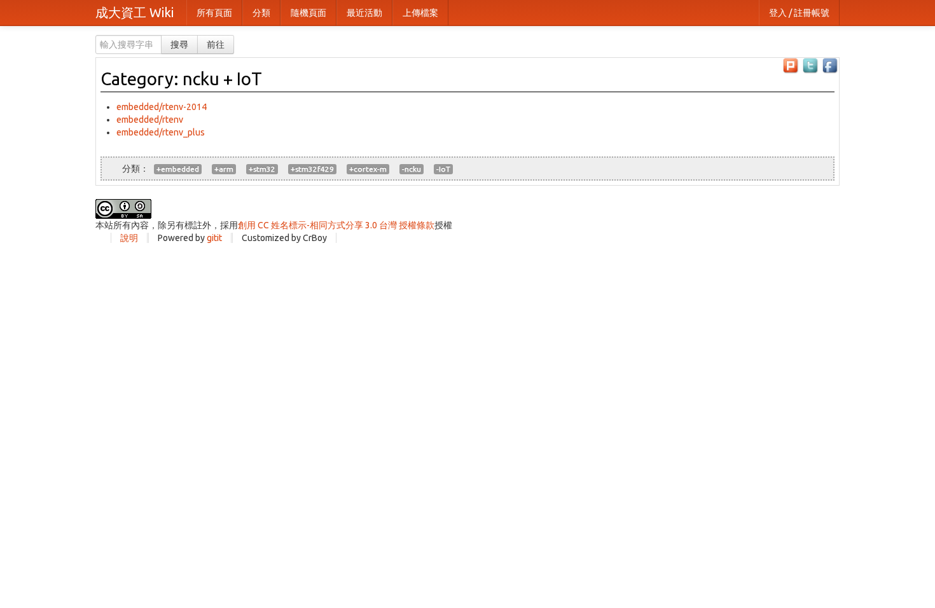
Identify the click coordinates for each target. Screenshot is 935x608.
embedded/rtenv (149, 119)
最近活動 (364, 13)
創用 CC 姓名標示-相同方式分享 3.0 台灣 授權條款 (336, 225)
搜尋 (179, 44)
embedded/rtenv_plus (160, 132)
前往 (216, 44)
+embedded (177, 169)
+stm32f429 (312, 169)
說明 (129, 238)
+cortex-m (368, 169)
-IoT (443, 169)
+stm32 (262, 169)
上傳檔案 (420, 13)
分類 (261, 13)
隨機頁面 (308, 13)
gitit (214, 238)
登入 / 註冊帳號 (799, 13)
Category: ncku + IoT (181, 78)
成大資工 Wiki (134, 12)
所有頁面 (214, 13)
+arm (223, 169)
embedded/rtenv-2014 (161, 107)
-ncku (411, 169)
